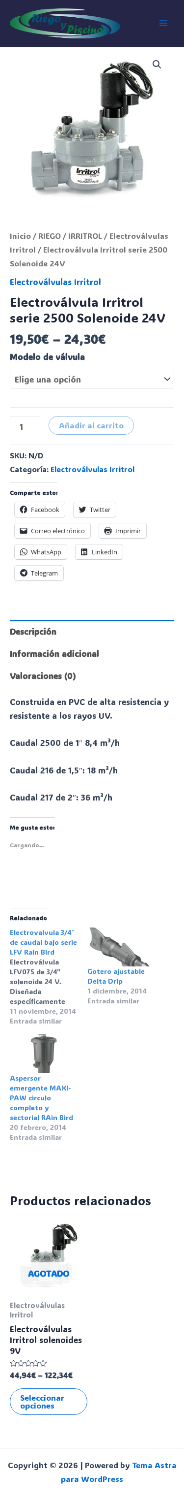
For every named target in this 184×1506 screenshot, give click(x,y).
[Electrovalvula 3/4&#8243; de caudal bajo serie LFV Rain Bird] (48, 977)
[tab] (92, 631)
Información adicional (54, 653)
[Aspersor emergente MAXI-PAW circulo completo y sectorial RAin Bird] (44, 1053)
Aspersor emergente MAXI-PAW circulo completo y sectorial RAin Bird (41, 1097)
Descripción (33, 631)
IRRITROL (85, 236)
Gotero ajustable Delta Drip (116, 976)
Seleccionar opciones (42, 1401)
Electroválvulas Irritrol (55, 281)
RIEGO (49, 236)
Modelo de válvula (47, 356)
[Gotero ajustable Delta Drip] (121, 947)
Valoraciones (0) (43, 675)
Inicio (20, 236)
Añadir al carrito (91, 425)
